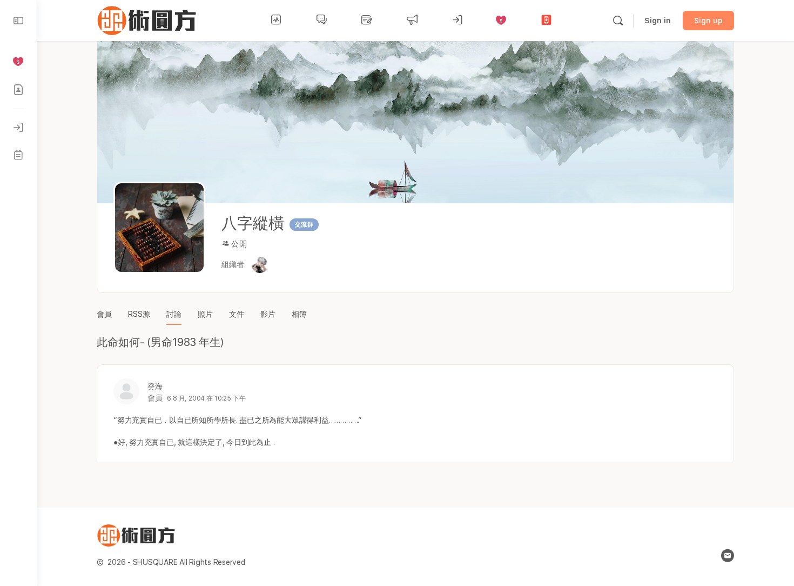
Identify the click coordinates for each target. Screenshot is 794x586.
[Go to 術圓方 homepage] (149, 19)
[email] (727, 555)
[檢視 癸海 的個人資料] (126, 391)
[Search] (618, 20)
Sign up (708, 20)
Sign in (657, 20)
